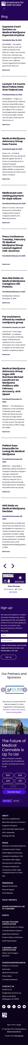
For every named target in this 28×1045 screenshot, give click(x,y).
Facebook (10, 589)
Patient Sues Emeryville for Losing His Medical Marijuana (13, 450)
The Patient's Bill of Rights (11, 860)
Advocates (6, 969)
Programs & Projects (9, 826)
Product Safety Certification (12, 937)
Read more (6, 70)
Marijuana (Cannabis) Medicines (14, 846)
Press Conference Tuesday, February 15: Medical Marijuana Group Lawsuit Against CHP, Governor (13, 243)
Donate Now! (14, 791)
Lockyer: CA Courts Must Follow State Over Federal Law (13, 86)
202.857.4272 (7, 990)
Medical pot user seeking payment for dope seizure (13, 195)
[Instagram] (14, 1007)
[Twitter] (3, 1007)
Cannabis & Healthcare (10, 867)
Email (19, 1025)
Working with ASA (8, 836)
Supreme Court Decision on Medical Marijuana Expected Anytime (13, 31)
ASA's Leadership (8, 832)
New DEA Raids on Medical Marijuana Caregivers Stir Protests (13, 282)
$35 (20, 775)
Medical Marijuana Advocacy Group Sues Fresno (13, 141)
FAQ (3, 876)
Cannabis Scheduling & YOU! (12, 856)
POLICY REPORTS (9, 900)
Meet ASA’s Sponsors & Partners (13, 822)
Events (5, 915)
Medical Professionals (10, 973)
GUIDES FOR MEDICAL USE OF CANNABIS (13, 907)
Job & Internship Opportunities (13, 829)
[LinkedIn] (24, 1007)
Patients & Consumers (10, 966)
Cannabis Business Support (12, 931)
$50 (8, 775)
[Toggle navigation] (3, 8)
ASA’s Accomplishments (11, 819)
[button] (3, 689)
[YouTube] (19, 1007)
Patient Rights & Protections (12, 853)
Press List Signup (8, 890)
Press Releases (7, 893)
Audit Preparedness (9, 941)
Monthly (16, 801)
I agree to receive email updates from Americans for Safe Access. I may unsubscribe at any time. (13, 648)
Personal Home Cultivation (11, 863)
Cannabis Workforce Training (12, 927)
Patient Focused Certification (10, 923)
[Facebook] (9, 1007)
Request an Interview (9, 886)
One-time (6, 801)
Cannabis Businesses (9, 979)
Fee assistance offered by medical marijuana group (13, 319)
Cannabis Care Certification (9, 948)
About (5, 815)
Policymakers (7, 976)
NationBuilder (18, 1036)
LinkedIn (14, 592)
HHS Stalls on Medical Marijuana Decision (13, 508)
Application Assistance (10, 934)
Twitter (19, 589)
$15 (20, 780)
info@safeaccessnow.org (11, 993)
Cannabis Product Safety (11, 849)
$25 (8, 780)
